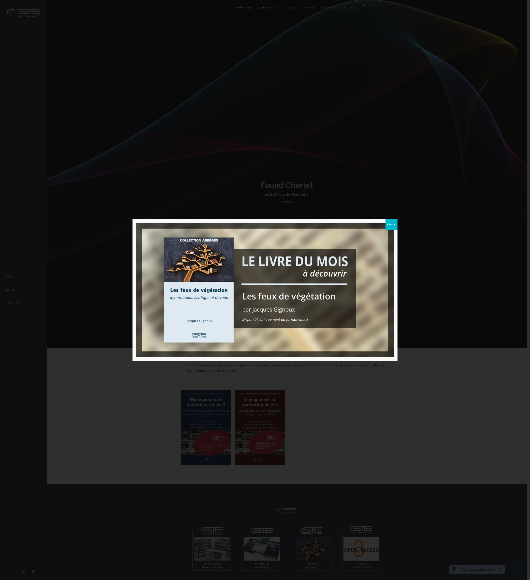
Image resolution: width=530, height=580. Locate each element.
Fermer (391, 224)
